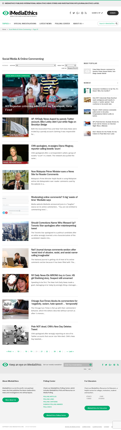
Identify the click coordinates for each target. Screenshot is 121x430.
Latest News (46, 23)
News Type (61, 65)
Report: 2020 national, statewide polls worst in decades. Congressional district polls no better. (104, 113)
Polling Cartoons (50, 402)
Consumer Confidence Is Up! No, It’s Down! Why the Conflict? (105, 90)
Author (12, 65)
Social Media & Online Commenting (20, 29)
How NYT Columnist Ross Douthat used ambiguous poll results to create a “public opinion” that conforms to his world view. (105, 101)
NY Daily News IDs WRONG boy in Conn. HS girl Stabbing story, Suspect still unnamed (53, 277)
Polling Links (48, 399)
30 (55, 351)
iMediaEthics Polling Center (56, 415)
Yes (85, 369)
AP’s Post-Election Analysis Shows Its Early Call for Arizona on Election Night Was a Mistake (106, 124)
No (90, 369)
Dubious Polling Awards (53, 404)
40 (60, 351)
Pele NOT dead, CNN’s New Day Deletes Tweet (51, 328)
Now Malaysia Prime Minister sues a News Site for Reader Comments (52, 173)
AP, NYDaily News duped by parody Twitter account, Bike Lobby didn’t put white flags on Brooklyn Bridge (53, 121)
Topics (5, 23)
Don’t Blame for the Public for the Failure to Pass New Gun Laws (105, 133)
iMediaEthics (20, 13)
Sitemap (106, 427)
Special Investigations (25, 23)
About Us (77, 23)
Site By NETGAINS (30, 427)
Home (4, 29)
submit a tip (96, 13)
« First (8, 351)
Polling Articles (49, 397)
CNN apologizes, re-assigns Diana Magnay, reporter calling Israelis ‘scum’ (52, 147)
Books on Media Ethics (72, 427)
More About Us (10, 400)
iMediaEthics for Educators (97, 408)
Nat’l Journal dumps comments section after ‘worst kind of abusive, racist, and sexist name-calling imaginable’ (54, 252)
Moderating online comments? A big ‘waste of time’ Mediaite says (54, 198)
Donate (113, 13)
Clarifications (97, 427)
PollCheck (47, 407)
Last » (71, 351)
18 (26, 351)
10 (18, 351)
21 (42, 351)
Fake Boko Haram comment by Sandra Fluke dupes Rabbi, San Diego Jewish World (104, 71)
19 (31, 351)
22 (47, 351)
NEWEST (87, 83)
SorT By (64, 68)
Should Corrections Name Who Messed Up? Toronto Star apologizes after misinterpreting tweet (53, 225)
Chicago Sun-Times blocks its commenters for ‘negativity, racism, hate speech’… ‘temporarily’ (54, 302)
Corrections (86, 427)
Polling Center (62, 23)
